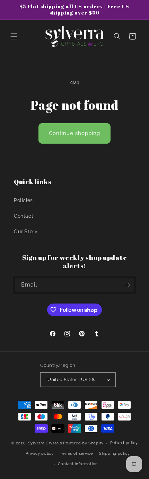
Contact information (78, 464)
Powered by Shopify (83, 443)
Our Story (25, 231)
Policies (23, 200)
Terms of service (76, 453)
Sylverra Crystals (45, 443)
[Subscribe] (127, 285)
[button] (13, 36)
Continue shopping (74, 133)
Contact (23, 216)
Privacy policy (40, 453)
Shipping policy (114, 453)
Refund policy (124, 443)
